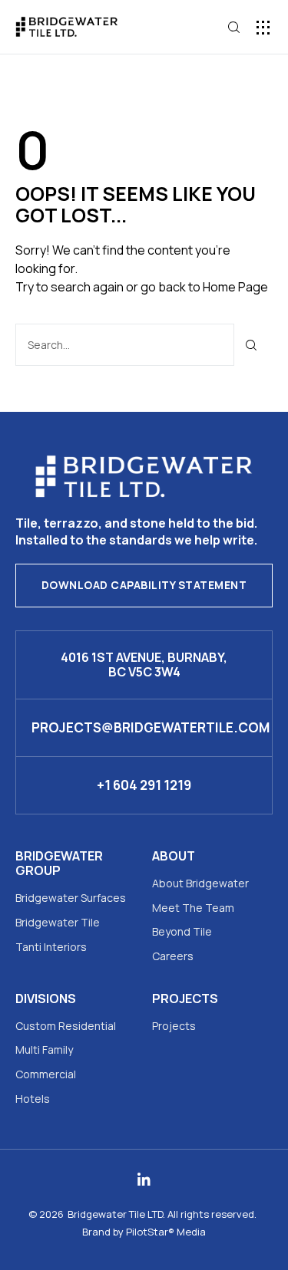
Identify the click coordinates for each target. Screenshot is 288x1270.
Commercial (45, 1074)
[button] (263, 27)
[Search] (251, 345)
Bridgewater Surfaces (70, 897)
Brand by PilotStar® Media (144, 1232)
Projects (174, 1025)
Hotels (32, 1098)
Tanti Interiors (51, 946)
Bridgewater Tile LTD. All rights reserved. (162, 1214)
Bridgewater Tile (57, 922)
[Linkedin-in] (144, 1180)
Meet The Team (193, 907)
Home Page (235, 286)
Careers (173, 956)
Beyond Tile (182, 931)
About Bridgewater (200, 883)
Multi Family (44, 1049)
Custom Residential (65, 1025)
